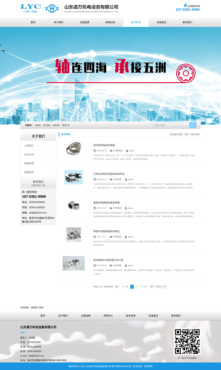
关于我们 (59, 22)
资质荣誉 (29, 163)
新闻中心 (108, 315)
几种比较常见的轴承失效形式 (108, 174)
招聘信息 (29, 172)
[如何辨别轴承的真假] (74, 148)
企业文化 (29, 154)
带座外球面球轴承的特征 (106, 231)
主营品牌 (84, 22)
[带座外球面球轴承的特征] (74, 234)
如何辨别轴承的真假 (104, 145)
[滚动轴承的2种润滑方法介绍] (74, 263)
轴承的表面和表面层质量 (106, 202)
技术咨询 (136, 22)
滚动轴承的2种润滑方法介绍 (108, 260)
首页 (33, 22)
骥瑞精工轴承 (37, 307)
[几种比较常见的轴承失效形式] (74, 177)
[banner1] (110, 76)
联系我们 (187, 22)
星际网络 (148, 366)
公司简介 (29, 145)
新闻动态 (110, 22)
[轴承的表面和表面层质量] (74, 206)
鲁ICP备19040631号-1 (122, 366)
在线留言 (161, 22)
